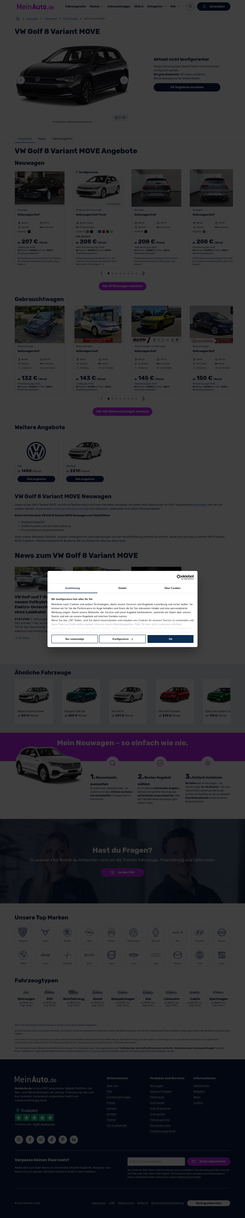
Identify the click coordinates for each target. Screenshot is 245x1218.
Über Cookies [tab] (172, 588)
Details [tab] (122, 588)
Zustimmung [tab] (72, 588)
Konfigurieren (120, 638)
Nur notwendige (74, 638)
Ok (170, 638)
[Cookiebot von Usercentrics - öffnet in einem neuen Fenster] (179, 577)
